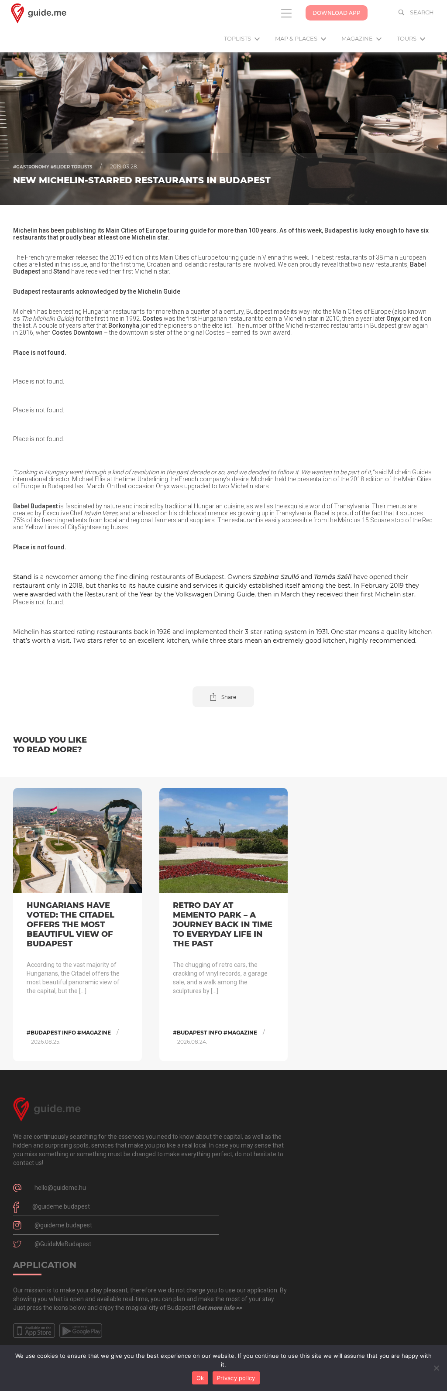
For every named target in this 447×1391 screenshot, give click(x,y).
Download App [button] (337, 13)
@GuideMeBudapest (62, 1243)
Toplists (238, 38)
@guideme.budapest (61, 1206)
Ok (200, 1377)
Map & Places (297, 38)
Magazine (357, 38)
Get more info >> (219, 1307)
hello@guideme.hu (60, 1187)
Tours (407, 38)
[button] (223, 696)
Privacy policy (236, 1377)
